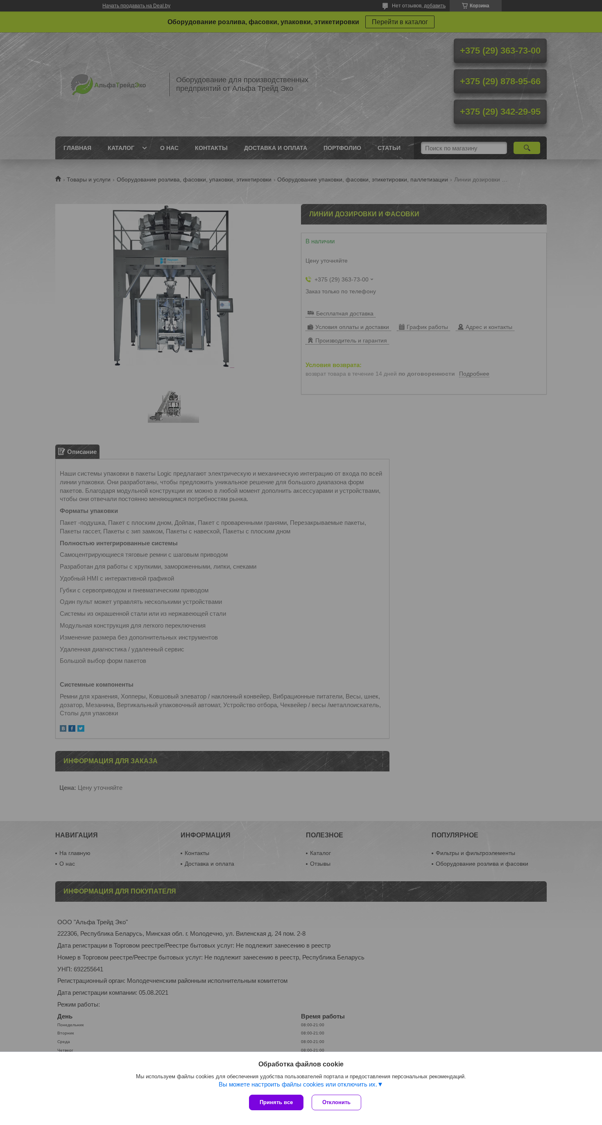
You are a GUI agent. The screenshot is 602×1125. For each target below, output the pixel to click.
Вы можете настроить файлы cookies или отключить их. (298, 1084)
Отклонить (336, 1102)
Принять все (276, 1102)
